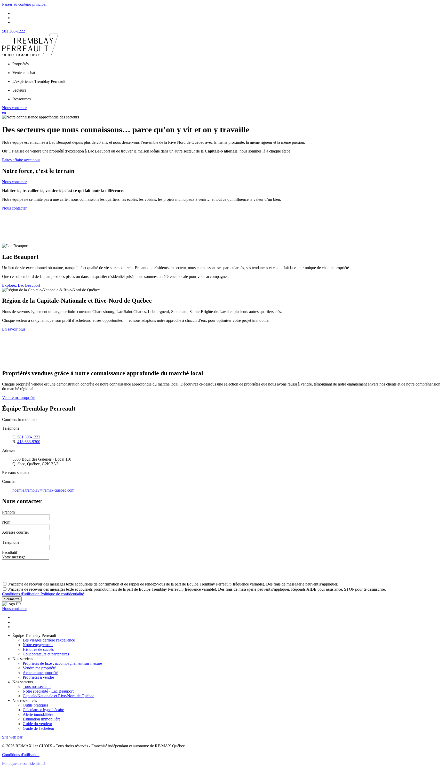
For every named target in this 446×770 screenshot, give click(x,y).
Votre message (14, 557)
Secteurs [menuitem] (19, 90)
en (4, 112)
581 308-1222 (13, 31)
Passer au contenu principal (24, 4)
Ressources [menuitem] (21, 99)
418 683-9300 (28, 441)
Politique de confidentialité (62, 594)
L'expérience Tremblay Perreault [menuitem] (38, 81)
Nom (6, 522)
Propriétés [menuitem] (20, 64)
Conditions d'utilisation (21, 594)
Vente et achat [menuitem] (23, 72)
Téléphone (10, 542)
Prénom (8, 512)
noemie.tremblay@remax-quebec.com (43, 490)
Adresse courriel (15, 532)
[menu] (228, 64)
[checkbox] (223, 584)
